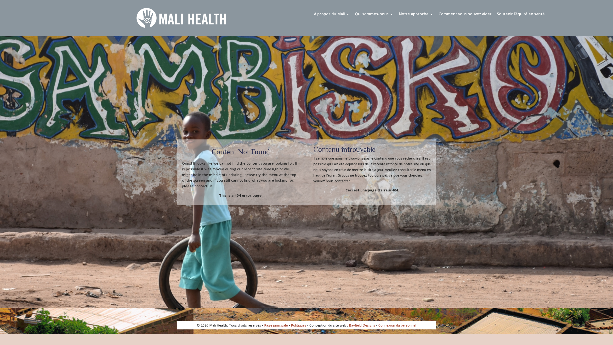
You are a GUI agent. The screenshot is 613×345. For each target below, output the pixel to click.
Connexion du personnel (397, 325)
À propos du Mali (329, 14)
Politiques (298, 325)
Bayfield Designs (362, 325)
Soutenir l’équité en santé (521, 14)
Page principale (276, 325)
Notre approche (414, 14)
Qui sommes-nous (372, 14)
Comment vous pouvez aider (465, 14)
